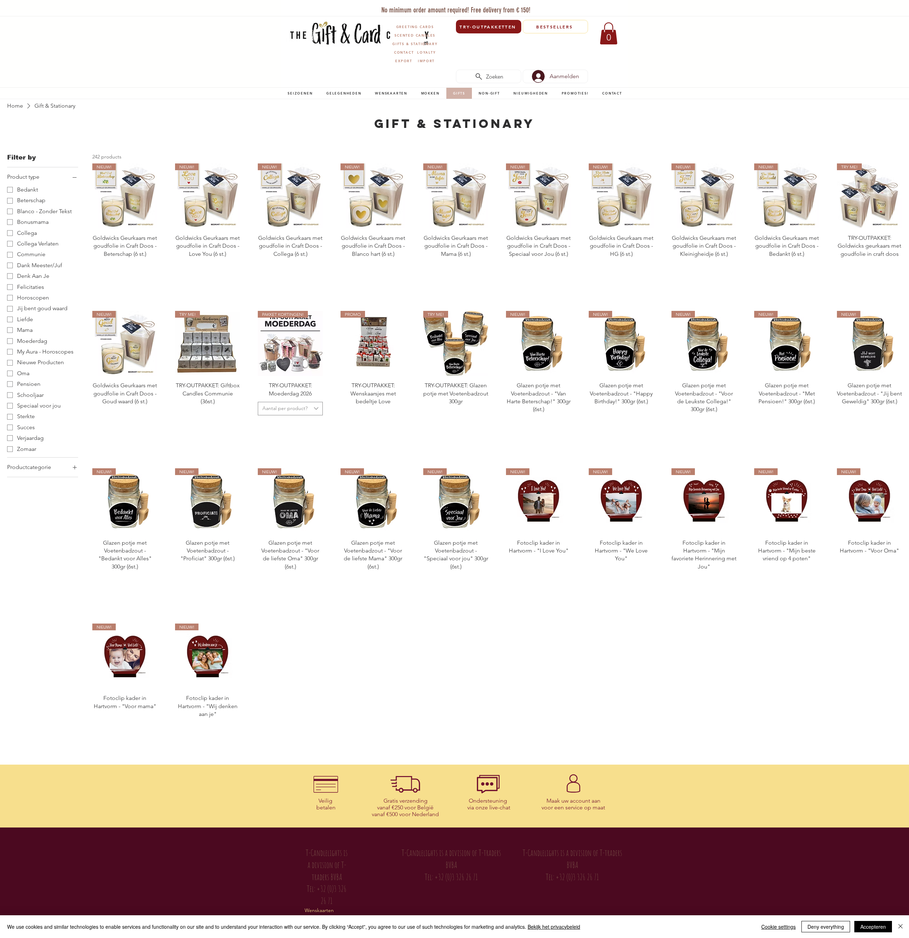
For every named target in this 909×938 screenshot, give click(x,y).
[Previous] (290, 8)
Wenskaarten (319, 910)
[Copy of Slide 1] (459, 6)
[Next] (618, 8)
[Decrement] (97, 269)
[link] (608, 33)
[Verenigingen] (476, 6)
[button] (300, 93)
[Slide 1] (434, 7)
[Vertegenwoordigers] (468, 6)
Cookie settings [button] (778, 926)
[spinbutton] (124, 269)
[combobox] (290, 408)
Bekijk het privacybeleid (554, 926)
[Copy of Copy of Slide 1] (451, 6)
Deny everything (825, 926)
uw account (575, 800)
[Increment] (151, 269)
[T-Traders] (443, 6)
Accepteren (873, 926)
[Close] (900, 926)
